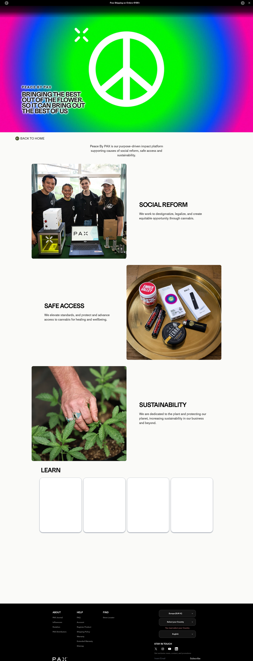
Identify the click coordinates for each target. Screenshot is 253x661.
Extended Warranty (85, 641)
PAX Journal (58, 617)
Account (80, 622)
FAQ (79, 617)
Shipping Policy (83, 632)
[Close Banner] (249, 3)
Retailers (56, 627)
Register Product (84, 627)
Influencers (57, 622)
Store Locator (108, 617)
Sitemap (80, 646)
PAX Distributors (60, 632)
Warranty (80, 636)
